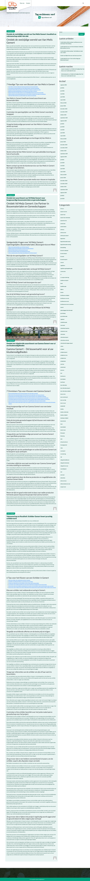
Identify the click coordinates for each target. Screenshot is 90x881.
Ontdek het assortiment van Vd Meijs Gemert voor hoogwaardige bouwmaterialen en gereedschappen (26, 199)
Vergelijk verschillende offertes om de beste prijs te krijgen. (21, 581)
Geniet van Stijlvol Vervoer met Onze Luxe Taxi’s (71, 55)
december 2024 (63, 144)
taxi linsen (62, 382)
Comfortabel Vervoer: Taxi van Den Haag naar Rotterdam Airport (70, 59)
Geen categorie (10, 513)
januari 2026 (63, 105)
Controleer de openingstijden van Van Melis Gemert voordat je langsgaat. (24, 88)
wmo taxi (62, 474)
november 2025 (63, 111)
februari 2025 (63, 138)
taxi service (63, 394)
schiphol (62, 349)
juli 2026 (62, 87)
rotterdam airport (64, 337)
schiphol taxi (63, 358)
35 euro (62, 208)
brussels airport (63, 259)
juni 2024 (62, 162)
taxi (61, 373)
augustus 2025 (63, 120)
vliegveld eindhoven (64, 459)
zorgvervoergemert (65, 69)
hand (61, 283)
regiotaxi (62, 319)
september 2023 (64, 189)
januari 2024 (63, 177)
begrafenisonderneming (65, 244)
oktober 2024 (63, 150)
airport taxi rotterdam (65, 217)
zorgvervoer (63, 486)
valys (61, 447)
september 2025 (64, 117)
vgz (61, 456)
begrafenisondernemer (65, 241)
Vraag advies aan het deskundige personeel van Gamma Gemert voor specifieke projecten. (27, 396)
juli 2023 (62, 195)
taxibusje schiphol (64, 418)
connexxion (63, 271)
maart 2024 (62, 171)
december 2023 (63, 180)
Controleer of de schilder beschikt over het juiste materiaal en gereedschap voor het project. (28, 584)
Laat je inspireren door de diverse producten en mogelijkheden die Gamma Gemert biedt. (27, 400)
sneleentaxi (63, 367)
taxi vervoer (63, 403)
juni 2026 (62, 90)
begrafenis (62, 238)
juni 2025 (62, 126)
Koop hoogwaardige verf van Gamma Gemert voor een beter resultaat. (23, 393)
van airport (62, 450)
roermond (62, 325)
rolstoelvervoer (63, 331)
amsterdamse (63, 226)
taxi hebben (63, 379)
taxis (61, 424)
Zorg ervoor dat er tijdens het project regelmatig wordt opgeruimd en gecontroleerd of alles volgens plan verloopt (32, 587)
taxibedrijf (62, 406)
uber (61, 439)
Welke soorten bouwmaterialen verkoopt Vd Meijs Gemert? (21, 248)
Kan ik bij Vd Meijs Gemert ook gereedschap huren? (19, 251)
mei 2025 (62, 129)
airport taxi (62, 214)
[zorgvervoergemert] (55, 190)
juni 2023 (62, 198)
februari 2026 (63, 102)
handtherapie (63, 286)
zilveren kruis (63, 480)
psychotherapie (63, 316)
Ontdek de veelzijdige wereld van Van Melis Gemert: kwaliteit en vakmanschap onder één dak (31, 35)
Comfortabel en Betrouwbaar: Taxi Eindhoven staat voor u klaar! (71, 51)
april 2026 (62, 96)
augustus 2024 (63, 156)
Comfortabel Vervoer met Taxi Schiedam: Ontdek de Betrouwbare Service (71, 47)
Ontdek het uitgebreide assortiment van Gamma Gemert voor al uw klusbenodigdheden (31, 344)
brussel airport (63, 253)
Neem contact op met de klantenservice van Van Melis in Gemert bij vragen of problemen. (27, 94)
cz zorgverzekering (64, 277)
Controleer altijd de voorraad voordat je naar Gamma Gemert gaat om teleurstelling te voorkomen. (29, 399)
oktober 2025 (63, 114)
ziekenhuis (62, 477)
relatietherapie (63, 322)
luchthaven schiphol (64, 295)
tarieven (62, 370)
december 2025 (63, 108)
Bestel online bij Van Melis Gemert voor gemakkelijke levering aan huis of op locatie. (26, 92)
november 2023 (63, 183)
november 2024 (63, 147)
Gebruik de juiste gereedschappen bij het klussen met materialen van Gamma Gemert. (26, 395)
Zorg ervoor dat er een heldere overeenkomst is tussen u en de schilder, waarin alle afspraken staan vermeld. (31, 586)
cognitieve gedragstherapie (66, 268)
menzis (61, 307)
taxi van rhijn (63, 400)
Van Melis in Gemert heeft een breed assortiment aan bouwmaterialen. (23, 86)
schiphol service (63, 355)
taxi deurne (62, 376)
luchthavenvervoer (64, 301)
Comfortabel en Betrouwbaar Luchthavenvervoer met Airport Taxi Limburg (71, 43)
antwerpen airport (64, 235)
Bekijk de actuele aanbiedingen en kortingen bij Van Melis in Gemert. (23, 91)
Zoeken (60, 32)
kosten (61, 292)
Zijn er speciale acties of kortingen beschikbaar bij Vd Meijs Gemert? (23, 252)
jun (9, 331)
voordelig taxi (63, 468)
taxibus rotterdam (64, 412)
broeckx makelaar (64, 250)
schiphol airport (63, 352)
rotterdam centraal (64, 340)
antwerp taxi (63, 232)
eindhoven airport (64, 280)
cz (60, 274)
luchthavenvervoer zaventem (66, 304)
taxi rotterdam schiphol (65, 391)
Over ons (22, 3)
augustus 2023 (63, 192)
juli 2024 (62, 159)
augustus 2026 (63, 84)
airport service (63, 211)
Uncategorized (10, 31)
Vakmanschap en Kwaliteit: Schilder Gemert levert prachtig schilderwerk (29, 517)
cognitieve (62, 265)
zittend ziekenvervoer (65, 483)
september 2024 (64, 153)
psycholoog (62, 313)
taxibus (62, 409)
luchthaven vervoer (64, 298)
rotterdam (62, 334)
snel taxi (62, 364)
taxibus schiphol (63, 415)
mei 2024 (62, 165)
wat (61, 471)
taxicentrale (63, 421)
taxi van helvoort (64, 397)
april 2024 (62, 168)
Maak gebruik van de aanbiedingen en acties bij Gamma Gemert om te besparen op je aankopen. (28, 397)
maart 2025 (62, 135)
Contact (28, 3)
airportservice (63, 220)
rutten (61, 346)
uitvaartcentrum (64, 442)
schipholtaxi (63, 361)
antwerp (62, 229)
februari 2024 (63, 174)
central (62, 262)
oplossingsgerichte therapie (66, 310)
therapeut (62, 433)
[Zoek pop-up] (83, 3)
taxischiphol (63, 427)
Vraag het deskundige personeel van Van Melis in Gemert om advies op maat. (25, 89)
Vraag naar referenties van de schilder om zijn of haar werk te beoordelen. (24, 583)
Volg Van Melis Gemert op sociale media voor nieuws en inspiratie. (22, 95)
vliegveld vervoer (64, 465)
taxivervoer (63, 430)
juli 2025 (62, 123)
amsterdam (62, 223)
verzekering (63, 453)
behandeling (63, 247)
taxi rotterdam (63, 385)
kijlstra (61, 289)
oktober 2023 (63, 186)
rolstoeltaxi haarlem (64, 328)
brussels (62, 256)
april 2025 (62, 132)
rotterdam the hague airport (66, 343)
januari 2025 (63, 141)
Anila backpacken (65, 74)
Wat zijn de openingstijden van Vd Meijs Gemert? (19, 247)
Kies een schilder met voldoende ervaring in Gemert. (19, 580)
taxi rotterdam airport (65, 388)
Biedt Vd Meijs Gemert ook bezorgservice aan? (18, 250)
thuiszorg (62, 436)
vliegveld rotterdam (64, 462)
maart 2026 (62, 99)
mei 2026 (62, 93)
